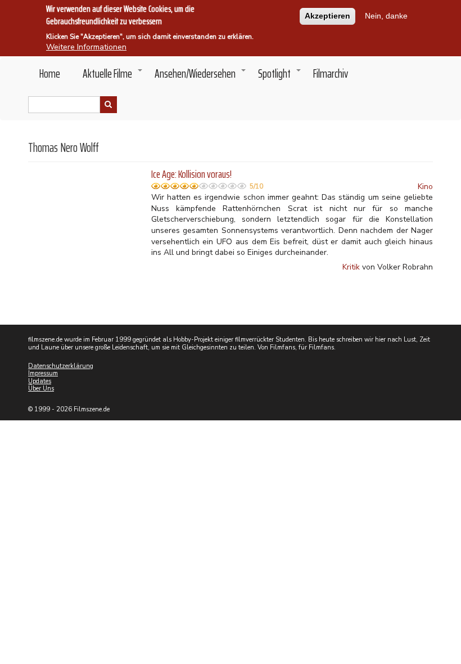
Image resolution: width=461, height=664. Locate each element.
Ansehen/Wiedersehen (201, 76)
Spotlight (280, 76)
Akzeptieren (327, 15)
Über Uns (41, 388)
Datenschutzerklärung (60, 366)
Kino (425, 186)
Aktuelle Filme (113, 76)
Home (49, 73)
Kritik (351, 267)
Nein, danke (386, 15)
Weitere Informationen (86, 47)
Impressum (43, 373)
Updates (39, 381)
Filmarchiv (330, 73)
